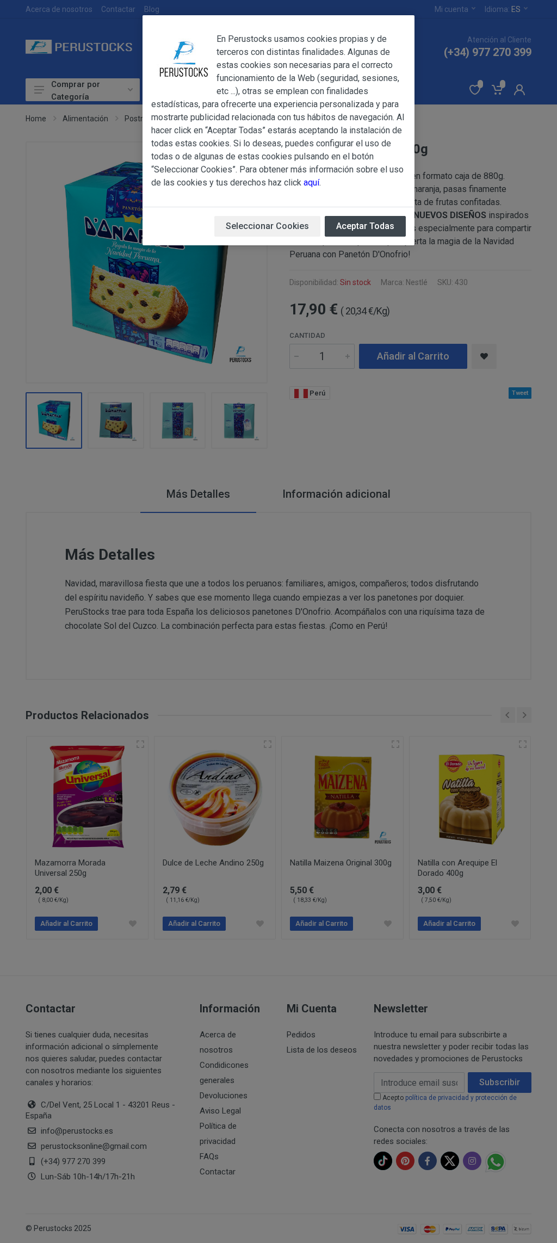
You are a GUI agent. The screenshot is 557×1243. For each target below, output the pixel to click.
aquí (311, 182)
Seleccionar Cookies (267, 226)
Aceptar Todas (365, 226)
